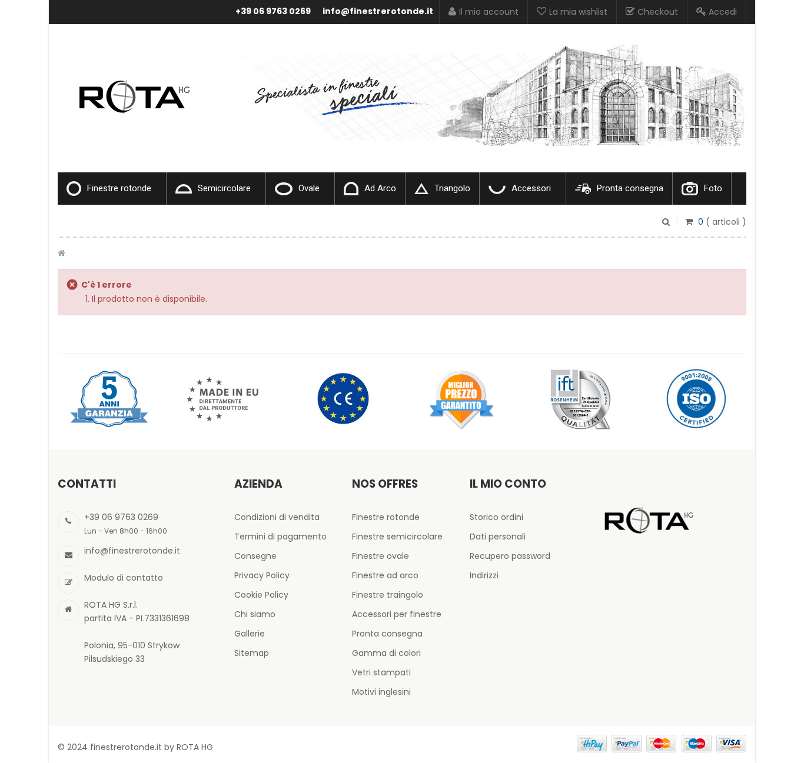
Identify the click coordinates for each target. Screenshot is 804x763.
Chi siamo (254, 614)
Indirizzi (484, 575)
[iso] (696, 398)
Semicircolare (224, 188)
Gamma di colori (386, 653)
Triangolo (452, 188)
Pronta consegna (630, 188)
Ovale (309, 188)
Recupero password (510, 556)
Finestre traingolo (387, 595)
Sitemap (251, 653)
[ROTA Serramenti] (131, 82)
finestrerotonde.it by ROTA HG (151, 747)
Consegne (255, 556)
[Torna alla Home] (61, 253)
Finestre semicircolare (397, 536)
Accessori (531, 188)
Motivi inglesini (381, 692)
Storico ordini (496, 517)
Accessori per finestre (396, 614)
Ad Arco (380, 188)
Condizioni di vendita (277, 517)
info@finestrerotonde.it (378, 11)
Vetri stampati (381, 672)
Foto (713, 188)
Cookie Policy (261, 595)
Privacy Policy (262, 575)
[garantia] (108, 398)
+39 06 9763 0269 (273, 11)
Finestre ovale (380, 556)
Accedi (723, 12)
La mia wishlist (578, 12)
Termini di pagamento (280, 536)
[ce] (343, 398)
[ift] (579, 398)
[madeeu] (225, 398)
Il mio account (489, 12)
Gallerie (249, 633)
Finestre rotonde (119, 188)
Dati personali (498, 536)
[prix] (461, 398)
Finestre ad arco (385, 575)
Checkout (657, 12)
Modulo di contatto (123, 578)
